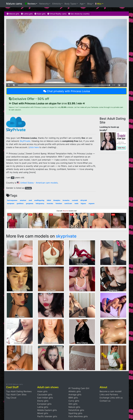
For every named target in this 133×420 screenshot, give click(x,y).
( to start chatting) (42, 147)
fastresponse (12, 200)
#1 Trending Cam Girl (78, 388)
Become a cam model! (110, 391)
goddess (20, 203)
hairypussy (40, 203)
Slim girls (72, 404)
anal (30, 200)
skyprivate (66, 236)
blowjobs (56, 200)
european (10, 203)
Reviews (31, 3)
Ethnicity (56, 3)
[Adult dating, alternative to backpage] (113, 141)
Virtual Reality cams (57, 14)
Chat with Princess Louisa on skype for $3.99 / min (47, 103)
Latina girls (28, 14)
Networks (44, 3)
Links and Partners (109, 394)
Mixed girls (42, 413)
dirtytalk (83, 200)
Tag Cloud (11, 397)
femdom (59, 203)
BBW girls (73, 397)
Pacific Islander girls (47, 416)
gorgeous (29, 203)
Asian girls (40, 14)
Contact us (105, 400)
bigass (83, 203)
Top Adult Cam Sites (16, 394)
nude (76, 203)
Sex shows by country (79, 14)
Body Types (70, 3)
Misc (99, 3)
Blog (89, 3)
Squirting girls (75, 413)
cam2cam (68, 203)
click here (34, 147)
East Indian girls (45, 397)
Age (82, 3)
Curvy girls (73, 400)
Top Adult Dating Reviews (19, 391)
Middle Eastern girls (47, 410)
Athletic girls (74, 391)
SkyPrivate (25, 141)
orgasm (91, 203)
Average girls (74, 394)
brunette (66, 200)
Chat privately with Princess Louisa (68, 91)
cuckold (75, 200)
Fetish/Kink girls (76, 410)
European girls (44, 404)
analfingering (39, 200)
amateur (23, 200)
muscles (50, 203)
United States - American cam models (39, 182)
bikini (49, 200)
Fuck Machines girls (78, 416)
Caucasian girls (44, 394)
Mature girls (14, 14)
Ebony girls (42, 400)
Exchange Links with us (111, 397)
